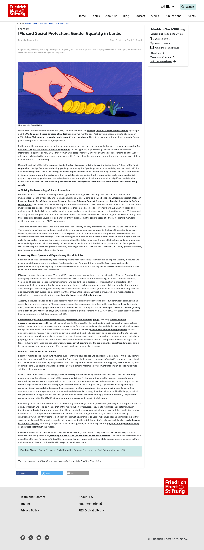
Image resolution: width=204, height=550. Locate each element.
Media (155, 16)
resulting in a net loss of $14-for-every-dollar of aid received (80, 435)
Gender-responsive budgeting (73, 343)
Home (82, 16)
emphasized (24, 168)
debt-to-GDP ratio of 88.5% (38, 310)
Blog (126, 16)
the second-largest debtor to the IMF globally (117, 307)
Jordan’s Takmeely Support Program (86, 201)
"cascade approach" (57, 365)
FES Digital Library (91, 510)
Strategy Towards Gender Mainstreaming (107, 130)
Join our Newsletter (161, 61)
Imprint (25, 503)
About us (111, 16)
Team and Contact (160, 57)
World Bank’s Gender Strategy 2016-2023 (47, 134)
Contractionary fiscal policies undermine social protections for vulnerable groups (58, 319)
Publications (173, 16)
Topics (95, 16)
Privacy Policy (29, 510)
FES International (90, 503)
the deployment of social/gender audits (112, 343)
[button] (27, 473)
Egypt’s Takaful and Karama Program (47, 201)
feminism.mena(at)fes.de (167, 47)
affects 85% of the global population (108, 329)
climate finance (39, 410)
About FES (86, 497)
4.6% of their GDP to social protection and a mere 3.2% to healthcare (53, 137)
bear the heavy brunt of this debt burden (81, 295)
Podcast (140, 16)
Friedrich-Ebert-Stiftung (167, 29)
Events (191, 16)
